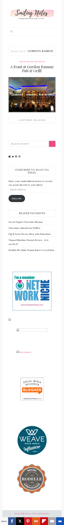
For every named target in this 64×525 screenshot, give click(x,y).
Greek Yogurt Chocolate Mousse (26, 222)
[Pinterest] (28, 521)
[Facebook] (12, 521)
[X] (20, 521)
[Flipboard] (44, 521)
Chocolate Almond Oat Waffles (24, 228)
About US (18, 513)
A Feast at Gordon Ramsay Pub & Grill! (32, 68)
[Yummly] (36, 521)
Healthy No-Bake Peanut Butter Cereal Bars (31, 250)
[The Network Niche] (32, 290)
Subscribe (17, 198)
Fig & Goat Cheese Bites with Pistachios (30, 234)
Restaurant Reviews (32, 61)
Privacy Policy (31, 513)
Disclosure (45, 513)
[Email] (52, 521)
